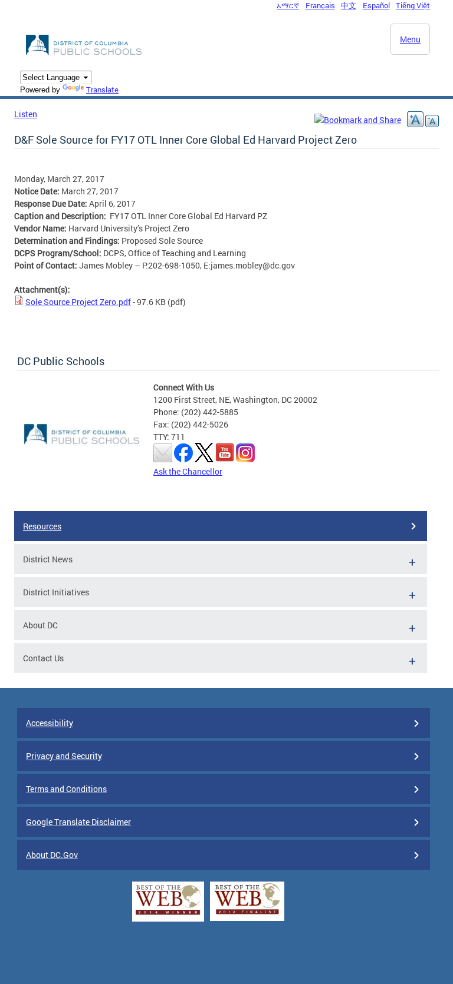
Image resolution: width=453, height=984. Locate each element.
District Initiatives (56, 592)
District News (48, 559)
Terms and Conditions (66, 788)
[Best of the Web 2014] (168, 914)
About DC (40, 625)
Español (376, 5)
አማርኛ (288, 5)
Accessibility (49, 722)
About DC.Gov (52, 854)
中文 (348, 5)
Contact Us (43, 658)
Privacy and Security (64, 755)
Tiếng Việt (413, 5)
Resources (42, 526)
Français (320, 5)
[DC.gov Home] (85, 53)
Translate (102, 89)
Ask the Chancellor (187, 471)
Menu (410, 39)
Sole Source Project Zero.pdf (78, 301)
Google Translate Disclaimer (78, 821)
